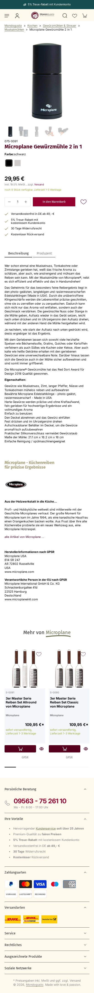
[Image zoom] (47, 81)
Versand (39, 184)
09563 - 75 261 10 (40, 801)
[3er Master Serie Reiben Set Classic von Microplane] (69, 668)
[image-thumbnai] (10, 131)
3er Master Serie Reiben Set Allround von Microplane (21, 702)
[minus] (9, 202)
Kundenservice (46, 828)
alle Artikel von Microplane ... (24, 537)
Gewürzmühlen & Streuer (59, 25)
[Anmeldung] (17, 15)
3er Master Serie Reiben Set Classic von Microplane (64, 702)
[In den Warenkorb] (20, 748)
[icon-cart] (84, 15)
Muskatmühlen (14, 29)
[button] (54, 202)
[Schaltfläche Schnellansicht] (41, 748)
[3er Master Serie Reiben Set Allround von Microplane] (25, 668)
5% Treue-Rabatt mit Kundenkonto (49, 4)
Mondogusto (13, 25)
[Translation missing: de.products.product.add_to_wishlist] (74, 15)
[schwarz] (9, 163)
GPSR (25, 757)
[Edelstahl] (17, 163)
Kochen (32, 25)
